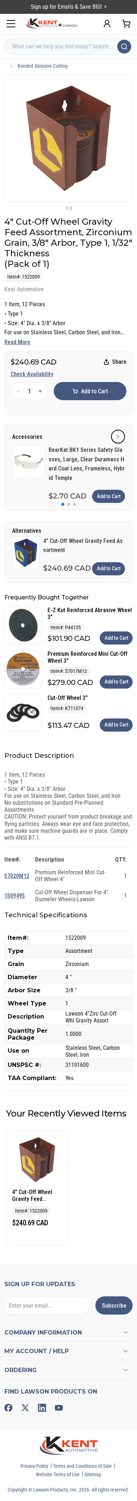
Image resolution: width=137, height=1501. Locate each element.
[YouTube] (59, 1408)
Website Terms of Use (58, 1474)
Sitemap (92, 1474)
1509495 (14, 895)
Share (119, 361)
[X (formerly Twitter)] (25, 1408)
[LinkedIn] (42, 1408)
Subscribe (114, 1305)
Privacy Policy (34, 1466)
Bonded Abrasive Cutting (43, 66)
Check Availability (32, 374)
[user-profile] (107, 23)
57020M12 (16, 875)
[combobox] (68, 47)
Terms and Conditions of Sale (82, 1466)
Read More (17, 342)
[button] (57, 208)
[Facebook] (8, 1408)
